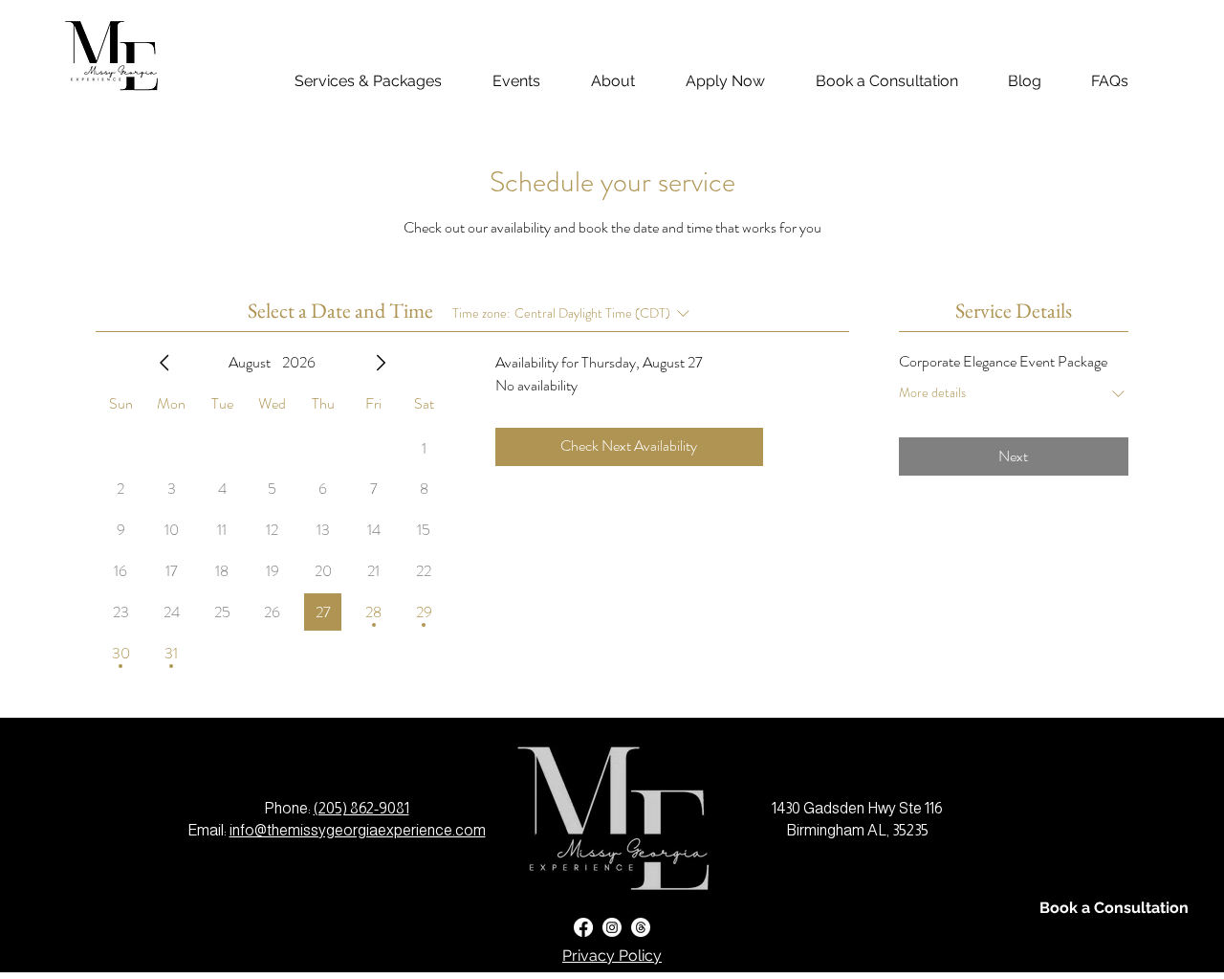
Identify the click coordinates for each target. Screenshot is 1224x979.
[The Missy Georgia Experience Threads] (640, 927)
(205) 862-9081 (361, 808)
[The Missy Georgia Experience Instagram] (612, 927)
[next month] (380, 362)
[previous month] (164, 362)
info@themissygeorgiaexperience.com (358, 830)
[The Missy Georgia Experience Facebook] (583, 927)
